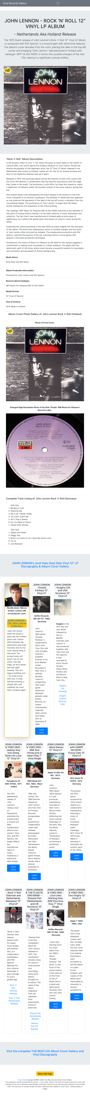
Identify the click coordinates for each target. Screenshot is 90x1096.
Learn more (41, 731)
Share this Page (45, 1074)
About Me (22, 1080)
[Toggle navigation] (57, 3)
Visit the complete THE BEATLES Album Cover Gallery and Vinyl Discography (45, 1052)
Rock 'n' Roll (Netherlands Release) (14, 1001)
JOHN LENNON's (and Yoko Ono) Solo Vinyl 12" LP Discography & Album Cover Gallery (45, 564)
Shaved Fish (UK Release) (34, 1026)
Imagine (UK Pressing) (62, 688)
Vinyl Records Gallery (14, 3)
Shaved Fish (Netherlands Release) (35, 1016)
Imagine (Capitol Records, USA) (62, 700)
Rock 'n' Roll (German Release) (13, 989)
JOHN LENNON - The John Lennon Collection (17, 623)
